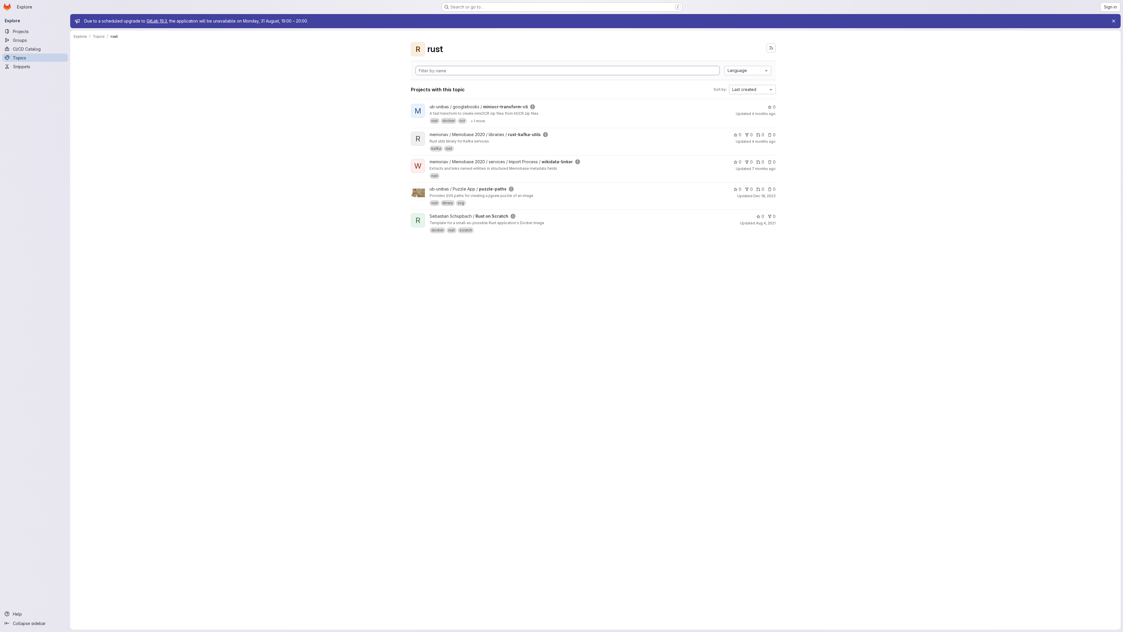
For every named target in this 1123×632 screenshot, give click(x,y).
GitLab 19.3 (157, 20)
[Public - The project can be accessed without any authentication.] (532, 106)
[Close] (1113, 21)
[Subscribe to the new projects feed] (771, 48)
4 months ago (764, 113)
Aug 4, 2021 (766, 223)
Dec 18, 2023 (764, 196)
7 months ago (764, 168)
